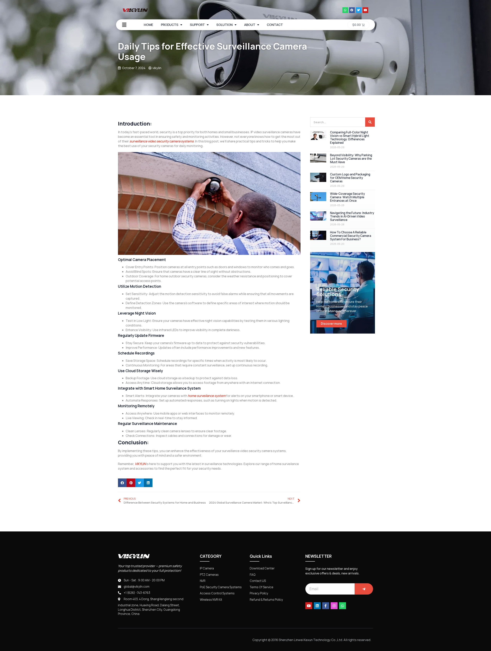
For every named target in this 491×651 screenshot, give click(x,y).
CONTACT (275, 25)
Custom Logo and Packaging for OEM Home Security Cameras (350, 177)
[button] (122, 482)
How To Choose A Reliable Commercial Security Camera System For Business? (350, 235)
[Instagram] (334, 605)
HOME (148, 25)
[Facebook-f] (325, 605)
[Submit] (364, 589)
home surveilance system (207, 396)
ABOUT (249, 25)
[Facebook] (352, 10)
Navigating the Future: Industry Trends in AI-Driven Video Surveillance (352, 216)
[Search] (370, 122)
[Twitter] (359, 10)
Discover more (331, 324)
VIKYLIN (140, 464)
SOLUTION (224, 25)
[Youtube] (365, 10)
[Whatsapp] (345, 10)
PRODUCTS (169, 25)
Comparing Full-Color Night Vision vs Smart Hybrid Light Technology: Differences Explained (349, 137)
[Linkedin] (317, 605)
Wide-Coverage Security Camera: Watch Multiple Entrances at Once (347, 197)
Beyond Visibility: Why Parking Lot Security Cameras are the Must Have (351, 158)
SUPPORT (197, 25)
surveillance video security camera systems (161, 141)
